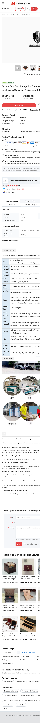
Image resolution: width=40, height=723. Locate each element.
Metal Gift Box (21, 682)
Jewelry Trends (8, 705)
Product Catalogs (29, 652)
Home (3, 14)
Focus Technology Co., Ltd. (24, 715)
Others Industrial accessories (10, 656)
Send (18, 544)
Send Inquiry (19, 105)
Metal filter (23, 660)
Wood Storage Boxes (27, 696)
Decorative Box (8, 682)
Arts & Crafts (10, 14)
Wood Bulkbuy (21, 705)
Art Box (18, 14)
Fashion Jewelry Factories (30, 691)
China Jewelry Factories (10, 691)
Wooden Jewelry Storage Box (12, 700)
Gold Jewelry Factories (10, 696)
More (3, 708)
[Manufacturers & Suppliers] (20, 3)
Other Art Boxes (26, 14)
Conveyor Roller (6, 663)
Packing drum (6, 660)
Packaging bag (24, 656)
